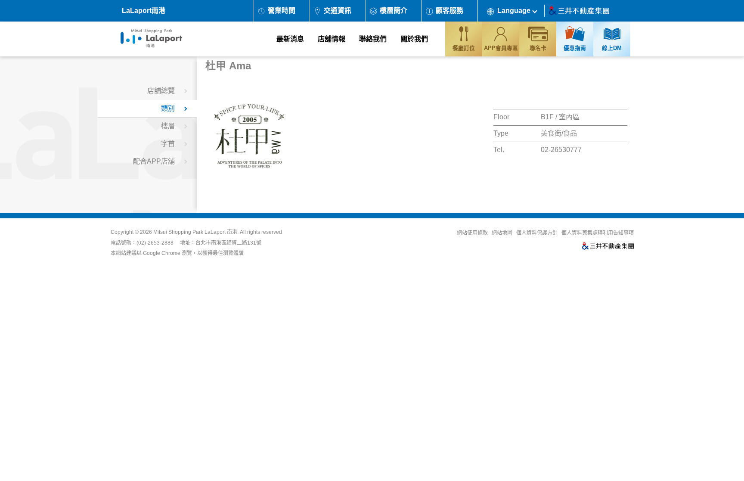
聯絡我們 (373, 39)
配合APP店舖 (154, 161)
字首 (168, 143)
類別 (168, 108)
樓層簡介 (393, 10)
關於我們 (414, 39)
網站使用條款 (472, 233)
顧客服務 (449, 10)
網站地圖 (502, 233)
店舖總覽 (161, 90)
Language (513, 10)
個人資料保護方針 (537, 233)
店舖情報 (331, 39)
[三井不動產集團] (484, 246)
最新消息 (290, 39)
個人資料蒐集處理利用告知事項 (597, 233)
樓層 (168, 126)
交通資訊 (337, 10)
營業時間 (281, 10)
